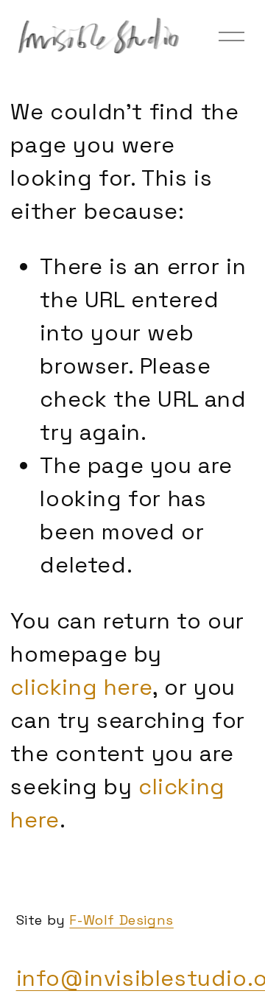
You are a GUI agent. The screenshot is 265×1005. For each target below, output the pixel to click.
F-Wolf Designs (121, 919)
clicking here (81, 687)
